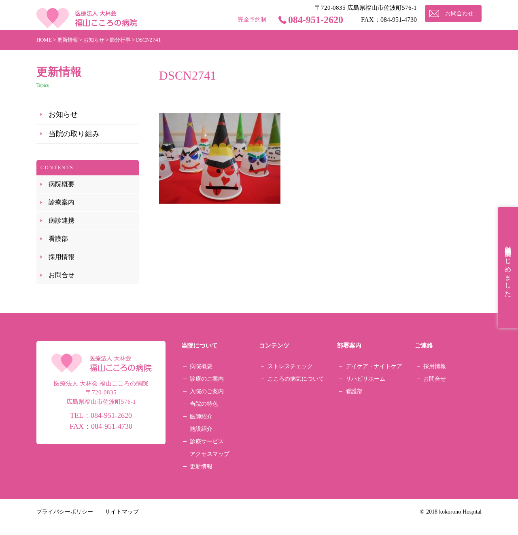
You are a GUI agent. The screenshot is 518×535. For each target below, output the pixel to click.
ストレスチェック (290, 366)
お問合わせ (459, 14)
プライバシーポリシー (64, 512)
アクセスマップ (209, 454)
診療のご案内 (207, 379)
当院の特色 (204, 404)
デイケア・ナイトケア (374, 366)
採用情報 (61, 256)
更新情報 (201, 466)
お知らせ (63, 114)
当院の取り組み (74, 134)
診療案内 (61, 202)
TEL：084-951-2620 (101, 415)
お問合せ (61, 275)
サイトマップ (122, 512)
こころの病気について (295, 379)
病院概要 (61, 184)
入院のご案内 (207, 391)
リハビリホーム (365, 379)
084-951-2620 (315, 20)
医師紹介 (201, 416)
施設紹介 (201, 429)
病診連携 (61, 220)
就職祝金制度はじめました (508, 267)
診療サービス (207, 441)
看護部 (58, 238)
